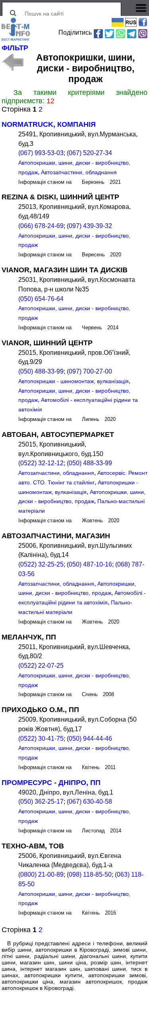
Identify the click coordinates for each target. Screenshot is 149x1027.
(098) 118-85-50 (89, 874)
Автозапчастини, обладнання (79, 172)
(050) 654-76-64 (41, 298)
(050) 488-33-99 (41, 371)
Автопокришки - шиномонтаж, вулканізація (73, 381)
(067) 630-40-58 (89, 801)
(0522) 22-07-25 (41, 665)
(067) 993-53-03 (41, 153)
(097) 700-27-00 (89, 371)
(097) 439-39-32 (89, 225)
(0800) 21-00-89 (41, 874)
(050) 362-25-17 (41, 801)
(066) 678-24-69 (41, 225)
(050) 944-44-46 (89, 738)
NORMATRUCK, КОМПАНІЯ (49, 124)
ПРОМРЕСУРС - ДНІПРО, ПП (51, 783)
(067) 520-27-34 (89, 153)
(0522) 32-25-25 (41, 564)
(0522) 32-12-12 (41, 463)
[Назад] (12, 62)
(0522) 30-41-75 (41, 738)
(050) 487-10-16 (89, 564)
